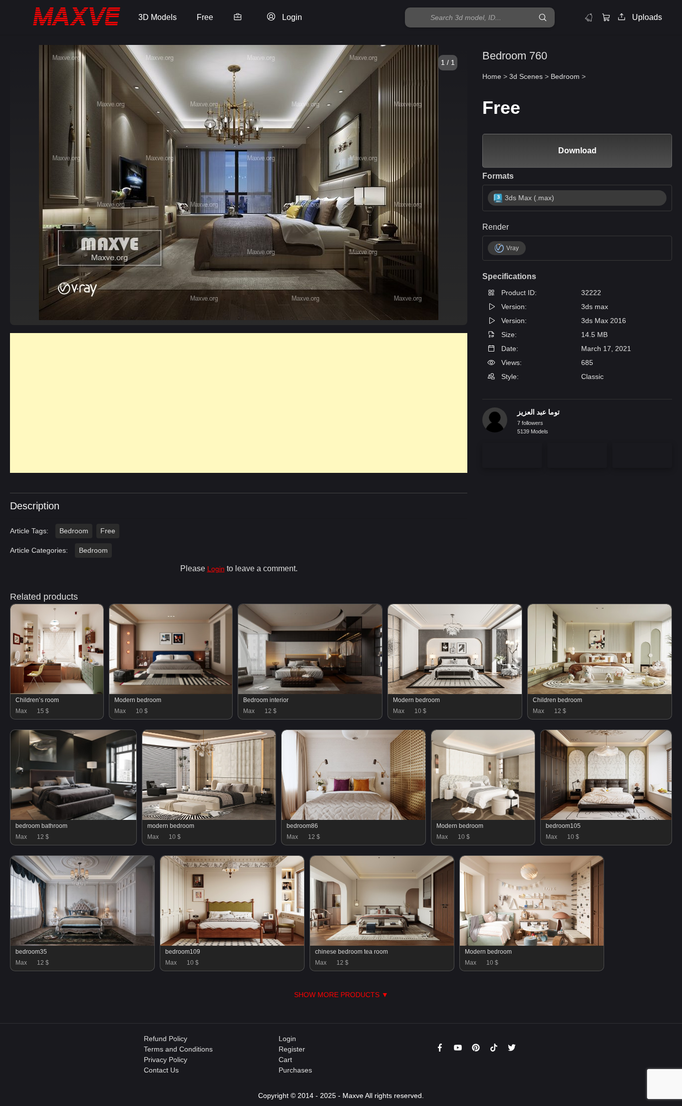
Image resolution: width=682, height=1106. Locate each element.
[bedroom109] (232, 943)
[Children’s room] (56, 692)
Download (577, 150)
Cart (285, 1060)
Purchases (295, 1070)
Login (216, 569)
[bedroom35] (82, 943)
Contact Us (161, 1070)
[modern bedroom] (209, 817)
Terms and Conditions (178, 1049)
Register (292, 1049)
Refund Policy (165, 1039)
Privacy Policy (165, 1060)
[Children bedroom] (600, 692)
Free (107, 531)
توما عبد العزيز (538, 412)
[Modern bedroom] (170, 692)
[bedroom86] (353, 817)
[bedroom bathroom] (73, 817)
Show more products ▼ (341, 995)
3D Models (157, 17)
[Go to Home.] (66, 17)
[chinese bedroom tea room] (382, 943)
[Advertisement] (238, 403)
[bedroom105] (606, 817)
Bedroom (73, 531)
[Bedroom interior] (310, 692)
